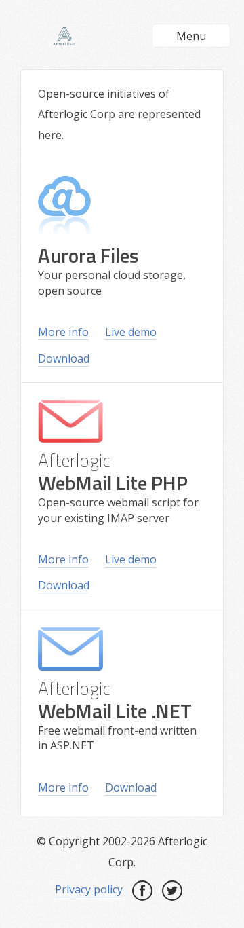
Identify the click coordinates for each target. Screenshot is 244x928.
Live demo (131, 331)
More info (63, 331)
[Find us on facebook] (142, 890)
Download (63, 358)
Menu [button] (191, 36)
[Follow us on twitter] (172, 890)
